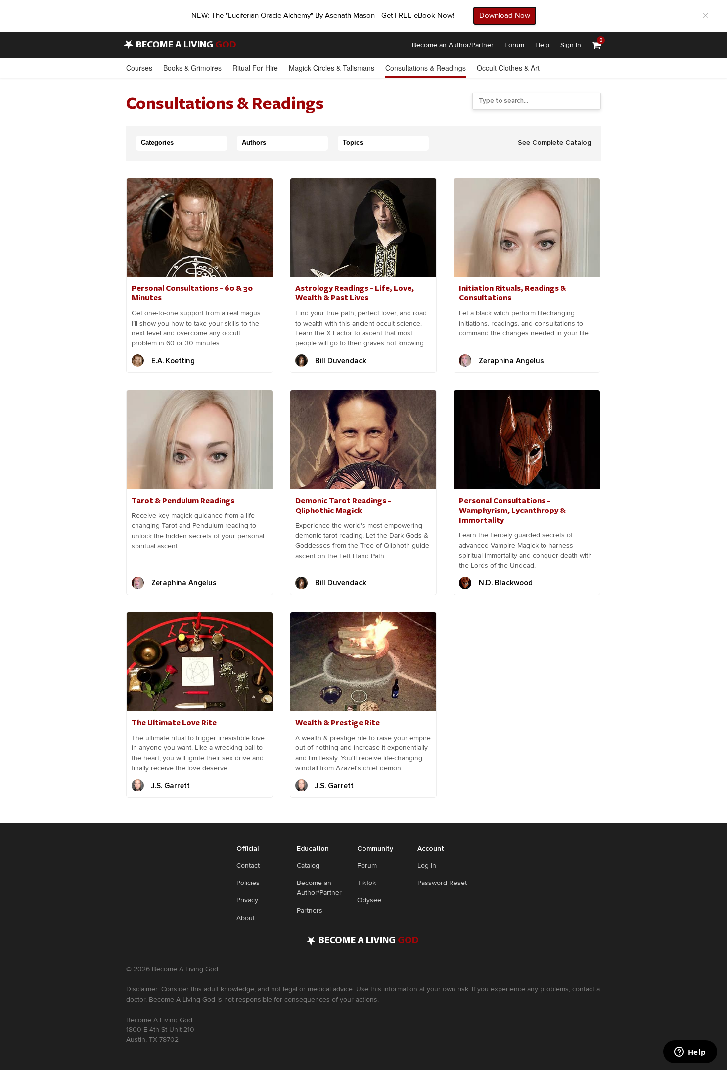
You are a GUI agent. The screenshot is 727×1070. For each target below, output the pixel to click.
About (245, 918)
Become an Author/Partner (453, 45)
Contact (248, 865)
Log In (426, 865)
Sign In (570, 45)
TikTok (366, 883)
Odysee (369, 900)
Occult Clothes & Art (508, 68)
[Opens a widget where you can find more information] (690, 1052)
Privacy (247, 900)
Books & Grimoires (192, 68)
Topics (353, 142)
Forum (514, 45)
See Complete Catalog (554, 143)
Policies (248, 883)
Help (542, 45)
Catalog (308, 865)
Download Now (504, 15)
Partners (309, 910)
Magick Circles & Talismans (331, 68)
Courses (139, 68)
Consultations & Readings (425, 68)
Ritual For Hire (255, 68)
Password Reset (442, 883)
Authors (254, 142)
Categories (157, 142)
